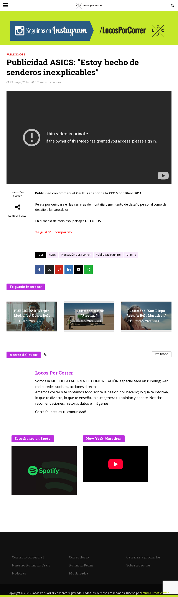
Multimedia (78, 573)
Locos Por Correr (17, 194)
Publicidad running (108, 254)
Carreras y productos (143, 557)
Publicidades (16, 54)
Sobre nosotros (138, 565)
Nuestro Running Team (31, 565)
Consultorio (79, 557)
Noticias (19, 573)
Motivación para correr (76, 254)
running (131, 254)
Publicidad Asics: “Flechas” (89, 312)
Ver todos (161, 354)
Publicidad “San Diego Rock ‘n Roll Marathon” (146, 312)
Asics (52, 254)
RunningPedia (81, 565)
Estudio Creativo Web (155, 593)
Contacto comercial (28, 557)
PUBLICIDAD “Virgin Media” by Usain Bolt (32, 312)
